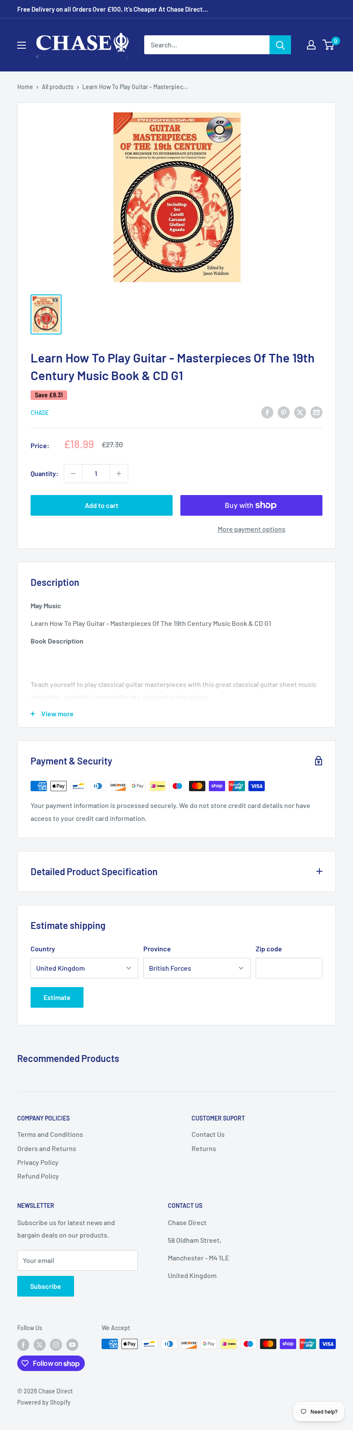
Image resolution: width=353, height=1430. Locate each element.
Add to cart (101, 505)
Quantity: (45, 473)
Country (43, 948)
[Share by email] (316, 411)
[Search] (280, 44)
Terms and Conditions (50, 1134)
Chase (40, 412)
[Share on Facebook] (267, 411)
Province (157, 948)
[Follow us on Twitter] (40, 1345)
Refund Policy (38, 1176)
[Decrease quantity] (73, 473)
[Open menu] (21, 45)
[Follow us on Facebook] (23, 1345)
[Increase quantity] (119, 473)
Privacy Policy (38, 1162)
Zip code (269, 948)
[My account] (311, 45)
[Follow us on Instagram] (56, 1345)
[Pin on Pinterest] (284, 411)
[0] (328, 45)
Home (25, 86)
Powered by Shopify (44, 1402)
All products (58, 86)
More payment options (251, 529)
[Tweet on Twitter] (300, 411)
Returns (204, 1148)
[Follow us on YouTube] (72, 1345)
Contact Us (208, 1134)
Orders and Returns (46, 1148)
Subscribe (45, 1286)
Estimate (57, 997)
